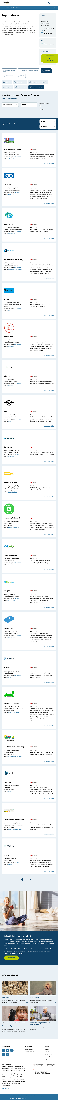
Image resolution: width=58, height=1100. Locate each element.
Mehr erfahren (5, 1089)
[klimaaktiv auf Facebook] (12, 1050)
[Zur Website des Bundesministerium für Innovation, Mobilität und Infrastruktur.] (38, 1065)
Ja (42, 106)
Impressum (12, 1098)
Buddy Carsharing (13, 492)
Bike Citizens (11, 346)
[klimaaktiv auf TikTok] (3, 1054)
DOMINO (10, 677)
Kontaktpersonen (29, 1052)
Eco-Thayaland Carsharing (15, 756)
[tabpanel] (29, 108)
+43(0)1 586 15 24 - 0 (49, 30)
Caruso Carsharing (13, 565)
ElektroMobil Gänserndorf (15, 829)
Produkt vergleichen (49, 164)
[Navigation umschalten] (54, 3)
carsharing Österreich (14, 527)
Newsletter (48, 1049)
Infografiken (48, 1057)
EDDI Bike (10, 792)
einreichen (11, 958)
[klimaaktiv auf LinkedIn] (7, 1050)
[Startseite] (6, 2)
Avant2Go (11, 194)
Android (19, 157)
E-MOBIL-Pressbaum (13, 713)
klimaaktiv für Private (9, 7)
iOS (15, 157)
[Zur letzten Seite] (36, 879)
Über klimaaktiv (29, 1049)
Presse (46, 1059)
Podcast (47, 1052)
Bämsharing (11, 234)
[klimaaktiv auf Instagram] (3, 1050)
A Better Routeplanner (14, 159)
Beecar (10, 311)
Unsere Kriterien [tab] (12, 98)
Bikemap (10, 386)
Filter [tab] (3, 98)
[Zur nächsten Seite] (33, 879)
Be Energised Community (15, 269)
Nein (42, 109)
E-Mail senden (48, 33)
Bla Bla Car (11, 456)
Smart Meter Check (49, 44)
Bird (9, 421)
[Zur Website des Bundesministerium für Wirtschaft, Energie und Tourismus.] (50, 1065)
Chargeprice (11, 638)
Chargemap (11, 600)
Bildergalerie (48, 1054)
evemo (10, 865)
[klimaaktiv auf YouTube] (7, 1054)
